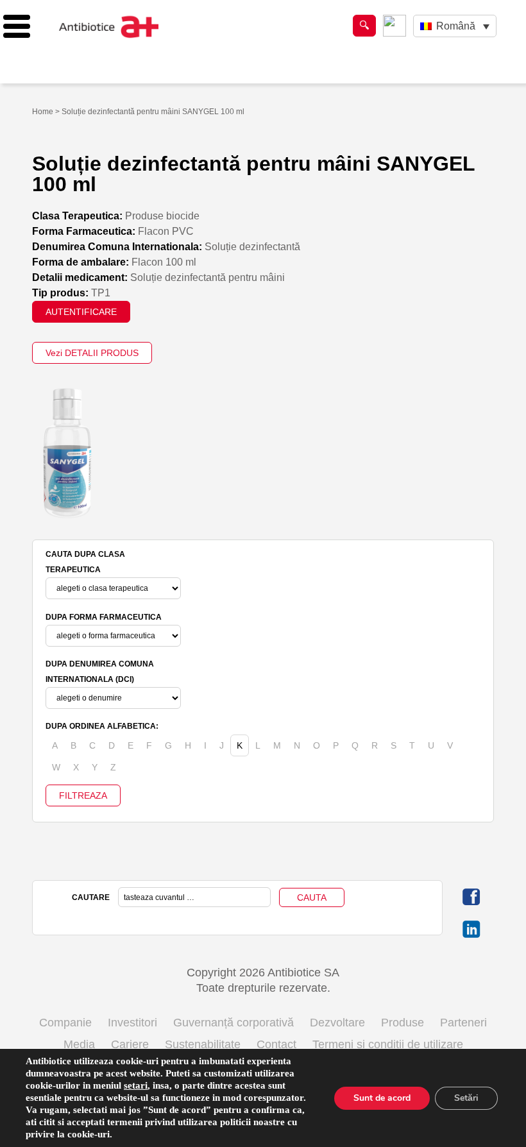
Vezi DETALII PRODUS (92, 353)
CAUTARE (91, 897)
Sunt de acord (382, 1098)
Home (42, 111)
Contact (276, 1044)
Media (79, 1044)
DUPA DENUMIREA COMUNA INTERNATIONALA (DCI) (100, 671)
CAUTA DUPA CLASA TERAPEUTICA (85, 562)
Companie (65, 1022)
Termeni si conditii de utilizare (387, 1044)
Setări (466, 1098)
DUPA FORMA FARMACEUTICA (104, 617)
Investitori (132, 1022)
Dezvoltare (337, 1022)
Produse (402, 1022)
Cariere (130, 1044)
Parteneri (463, 1022)
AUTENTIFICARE (81, 312)
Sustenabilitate (203, 1044)
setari (136, 1085)
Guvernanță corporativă (233, 1022)
